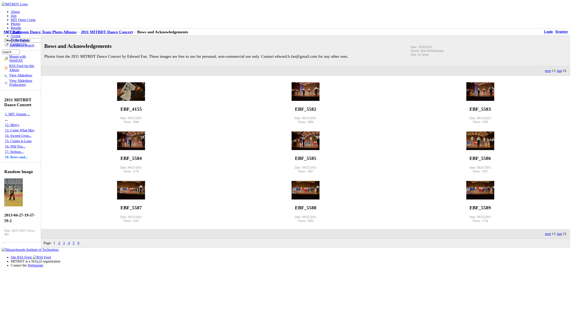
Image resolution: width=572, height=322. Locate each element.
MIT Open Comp (23, 20)
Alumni (16, 32)
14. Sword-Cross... (18, 136)
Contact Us (19, 44)
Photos (15, 24)
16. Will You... (15, 146)
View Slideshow (20, 75)
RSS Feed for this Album (21, 68)
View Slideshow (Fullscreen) (20, 83)
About (15, 12)
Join (14, 16)
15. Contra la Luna (18, 141)
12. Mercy (12, 125)
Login (548, 32)
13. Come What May (20, 130)
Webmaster (35, 265)
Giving (16, 36)
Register (561, 32)
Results (16, 28)
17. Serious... (14, 152)
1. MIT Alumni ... (17, 114)
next (548, 71)
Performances (20, 40)
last (559, 71)
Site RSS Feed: (22, 257)
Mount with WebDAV (17, 58)
